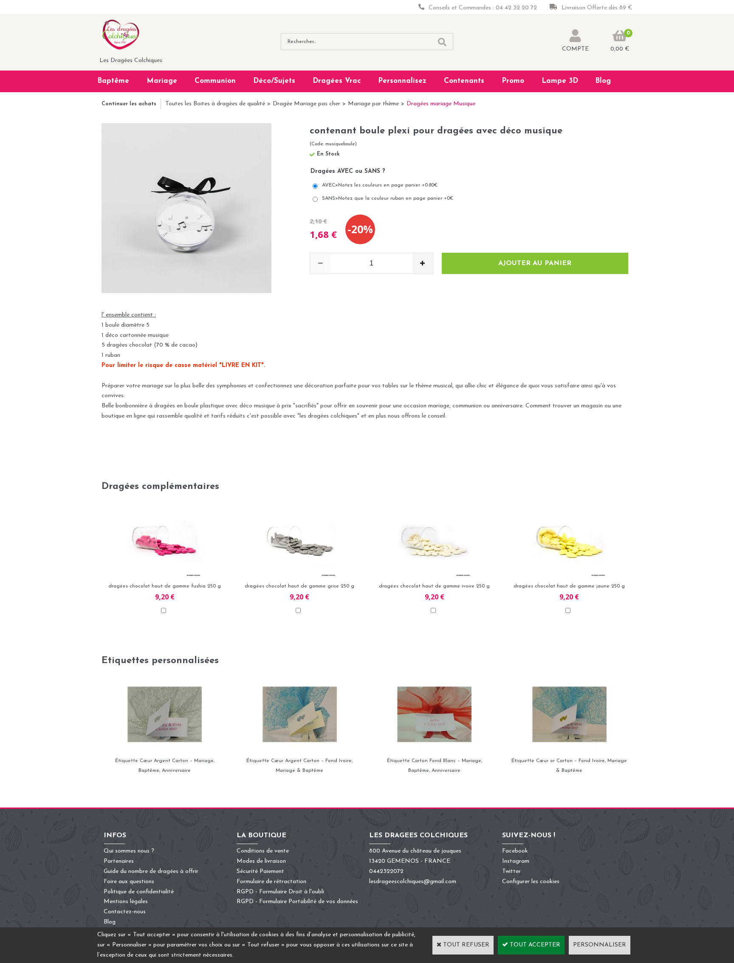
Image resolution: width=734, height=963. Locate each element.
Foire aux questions (129, 881)
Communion (215, 81)
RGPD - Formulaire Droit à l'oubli (280, 892)
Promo (513, 81)
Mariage (162, 81)
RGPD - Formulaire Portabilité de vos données (297, 901)
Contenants (464, 81)
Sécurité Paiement (260, 871)
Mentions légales (126, 901)
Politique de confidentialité (139, 892)
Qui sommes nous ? (129, 851)
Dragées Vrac (337, 81)
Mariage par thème (373, 104)
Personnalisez (402, 81)
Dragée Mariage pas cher (306, 104)
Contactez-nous (125, 912)
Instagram (515, 861)
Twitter (511, 871)
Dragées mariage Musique (441, 104)
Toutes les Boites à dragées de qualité (215, 104)
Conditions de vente (263, 851)
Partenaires (119, 861)
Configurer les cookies (530, 881)
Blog (603, 81)
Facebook (515, 851)
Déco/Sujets (274, 81)
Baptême (113, 81)
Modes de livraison (261, 861)
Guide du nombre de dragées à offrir (151, 871)
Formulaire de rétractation (271, 881)
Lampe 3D (560, 81)
